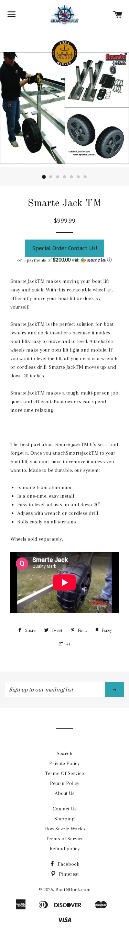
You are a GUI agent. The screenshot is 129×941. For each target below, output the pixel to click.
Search (64, 753)
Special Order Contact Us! (64, 248)
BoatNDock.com (73, 889)
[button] (64, 260)
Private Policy (64, 763)
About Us (65, 793)
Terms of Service (65, 838)
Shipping (64, 819)
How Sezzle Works (64, 829)
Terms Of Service (64, 773)
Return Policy (64, 783)
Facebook (67, 864)
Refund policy (65, 848)
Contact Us (65, 809)
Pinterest (68, 874)
